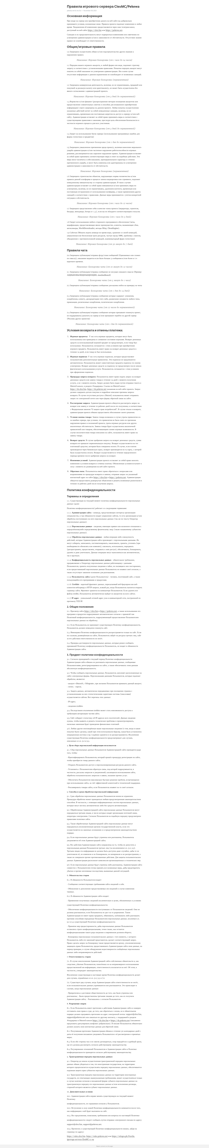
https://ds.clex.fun (78, 389)
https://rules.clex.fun (76, 1136)
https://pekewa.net (114, 30)
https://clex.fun (94, 30)
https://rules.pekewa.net (97, 1136)
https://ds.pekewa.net (96, 389)
